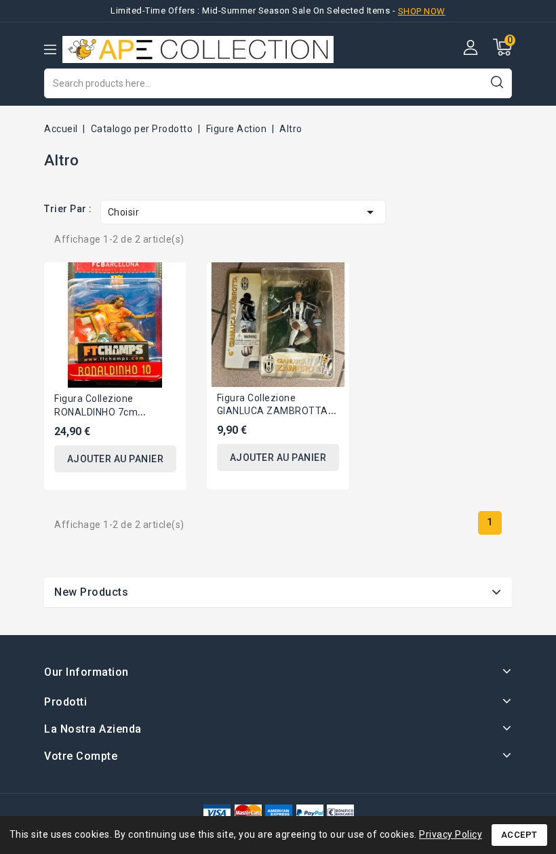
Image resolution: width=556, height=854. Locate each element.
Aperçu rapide (166, 281)
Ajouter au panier (115, 458)
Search (496, 81)
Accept (519, 835)
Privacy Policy (450, 834)
